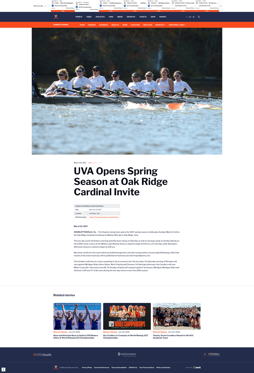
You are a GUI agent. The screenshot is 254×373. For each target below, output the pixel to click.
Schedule (103, 25)
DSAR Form (133, 367)
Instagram (105, 217)
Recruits (131, 17)
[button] (220, 6)
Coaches (92, 25)
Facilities (135, 25)
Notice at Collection (163, 367)
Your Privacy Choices (146, 367)
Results (115, 25)
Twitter (91, 217)
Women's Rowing (60, 332)
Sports (79, 17)
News (125, 25)
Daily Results (114, 217)
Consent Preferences (101, 367)
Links (62, 11)
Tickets (143, 17)
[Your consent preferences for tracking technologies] (3, 369)
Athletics (100, 17)
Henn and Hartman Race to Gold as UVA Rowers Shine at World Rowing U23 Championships (75, 336)
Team (82, 25)
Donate (162, 17)
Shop (153, 17)
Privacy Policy (87, 367)
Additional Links (176, 25)
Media (120, 17)
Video (88, 17)
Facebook (98, 217)
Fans (111, 17)
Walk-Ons (147, 25)
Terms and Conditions (119, 367)
